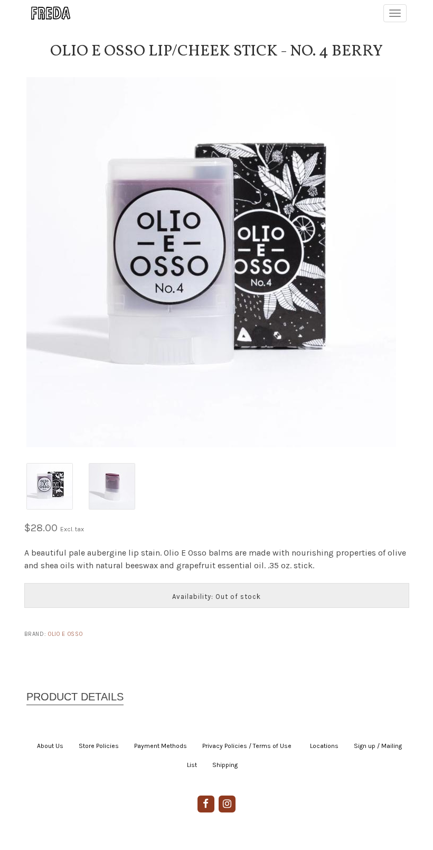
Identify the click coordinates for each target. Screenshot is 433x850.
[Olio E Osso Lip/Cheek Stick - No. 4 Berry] (216, 262)
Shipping (225, 765)
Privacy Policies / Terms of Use (246, 746)
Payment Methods (160, 746)
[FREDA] (45, 13)
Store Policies (99, 746)
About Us (50, 746)
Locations (324, 746)
